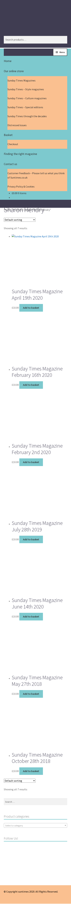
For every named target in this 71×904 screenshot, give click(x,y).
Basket (8, 135)
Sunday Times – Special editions (25, 107)
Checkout (12, 144)
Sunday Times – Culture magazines (27, 98)
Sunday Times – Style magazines (25, 89)
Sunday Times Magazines (21, 80)
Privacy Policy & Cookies (21, 186)
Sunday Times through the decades (27, 116)
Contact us (10, 164)
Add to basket (31, 307)
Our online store (14, 71)
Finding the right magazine (20, 154)
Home (7, 61)
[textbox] (35, 825)
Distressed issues (17, 125)
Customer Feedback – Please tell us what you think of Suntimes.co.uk (36, 175)
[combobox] (35, 825)
